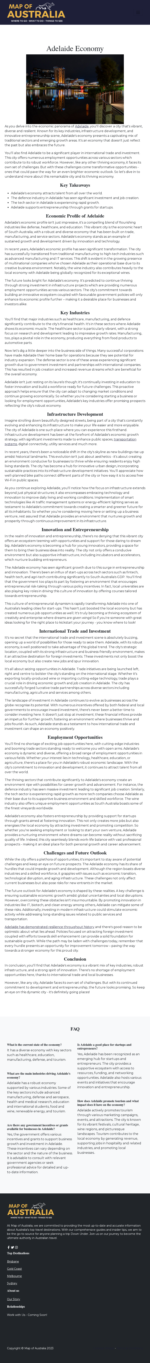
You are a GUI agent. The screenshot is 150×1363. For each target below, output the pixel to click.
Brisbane (13, 1261)
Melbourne (14, 1276)
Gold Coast (14, 1269)
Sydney (12, 1283)
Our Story (13, 1299)
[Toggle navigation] (138, 12)
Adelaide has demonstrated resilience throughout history (49, 927)
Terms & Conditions (130, 1348)
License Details (103, 1348)
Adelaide (82, 126)
